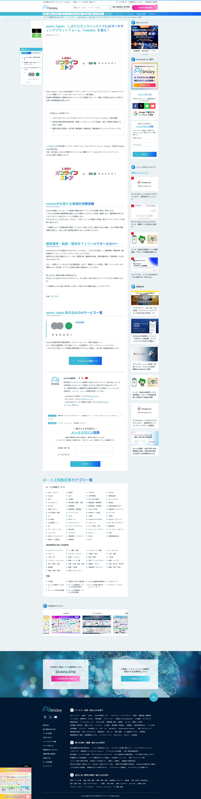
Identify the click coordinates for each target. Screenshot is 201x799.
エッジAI (111, 513)
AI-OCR (50, 506)
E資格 (111, 516)
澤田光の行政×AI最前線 (76, 581)
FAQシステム (118, 735)
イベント (130, 14)
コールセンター (114, 550)
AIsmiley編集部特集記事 (96, 581)
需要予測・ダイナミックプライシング (68, 415)
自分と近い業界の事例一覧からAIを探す (92, 775)
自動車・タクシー (94, 564)
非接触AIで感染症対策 (128, 761)
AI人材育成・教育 (54, 513)
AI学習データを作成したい (98, 761)
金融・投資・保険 (54, 570)
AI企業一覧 (46, 758)
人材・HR (51, 557)
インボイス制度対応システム (100, 748)
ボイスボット (52, 502)
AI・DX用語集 (47, 762)
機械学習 (112, 526)
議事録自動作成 (114, 536)
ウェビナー (153, 14)
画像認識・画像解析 (95, 502)
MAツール (110, 732)
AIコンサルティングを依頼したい (138, 767)
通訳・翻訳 (118, 732)
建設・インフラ (114, 560)
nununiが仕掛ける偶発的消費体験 (32, 58)
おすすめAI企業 (93, 499)
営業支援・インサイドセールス (76, 536)
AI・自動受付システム (130, 732)
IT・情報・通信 (73, 550)
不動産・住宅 (92, 554)
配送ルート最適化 (54, 539)
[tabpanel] (144, 39)
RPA (101, 728)
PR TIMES (55, 296)
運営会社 (46, 725)
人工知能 (49, 146)
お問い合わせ (47, 737)
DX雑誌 (50, 581)
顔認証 (111, 502)
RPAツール (72, 519)
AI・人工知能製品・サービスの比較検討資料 (76, 586)
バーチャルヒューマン (87, 722)
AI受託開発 (98, 719)
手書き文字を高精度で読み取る (124, 764)
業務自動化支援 (75, 732)
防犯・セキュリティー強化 (137, 758)
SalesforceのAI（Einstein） (126, 728)
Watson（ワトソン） (116, 519)
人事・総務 (112, 554)
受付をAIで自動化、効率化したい (80, 764)
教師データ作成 (137, 722)
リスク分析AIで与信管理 (77, 767)
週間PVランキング (138, 172)
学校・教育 (92, 557)
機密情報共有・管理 (76, 735)
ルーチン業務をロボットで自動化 (99, 758)
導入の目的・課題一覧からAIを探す (90, 742)
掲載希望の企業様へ (152, 2)
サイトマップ (47, 766)
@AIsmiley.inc (93, 396)
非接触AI (71, 539)
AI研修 (135, 715)
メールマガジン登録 (49, 741)
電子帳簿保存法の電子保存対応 (79, 748)
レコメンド (72, 533)
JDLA (70, 516)
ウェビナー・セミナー (116, 585)
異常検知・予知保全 (95, 506)
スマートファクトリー (75, 526)
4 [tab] (147, 54)
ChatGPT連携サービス (101, 715)
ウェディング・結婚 (95, 550)
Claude (50, 496)
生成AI (70, 492)
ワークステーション (105, 735)
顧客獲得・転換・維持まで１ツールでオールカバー (32, 63)
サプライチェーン (74, 523)
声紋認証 (142, 732)
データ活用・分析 (94, 526)
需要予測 (83, 719)
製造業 (50, 567)
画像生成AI (112, 496)
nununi (28, 82)
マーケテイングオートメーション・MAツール (105, 415)
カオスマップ (113, 581)
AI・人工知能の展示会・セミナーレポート (96, 586)
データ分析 (151, 725)
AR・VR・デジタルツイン (117, 523)
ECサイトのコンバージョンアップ (101, 754)
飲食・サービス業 (74, 560)
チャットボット (114, 499)
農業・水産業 (72, 567)
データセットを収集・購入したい (121, 748)
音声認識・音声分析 (76, 725)
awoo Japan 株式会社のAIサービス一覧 (32, 68)
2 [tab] (143, 54)
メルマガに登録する (71, 405)
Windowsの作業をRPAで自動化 (146, 764)
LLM (69, 496)
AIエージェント (53, 492)
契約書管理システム (91, 735)
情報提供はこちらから (136, 2)
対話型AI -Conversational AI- (124, 719)
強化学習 (71, 529)
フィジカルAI (74, 719)
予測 (110, 533)
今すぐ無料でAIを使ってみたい (144, 754)
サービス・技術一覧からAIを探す (89, 710)
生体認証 (134, 735)
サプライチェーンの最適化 (118, 767)
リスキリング (114, 715)
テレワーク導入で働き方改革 (79, 761)
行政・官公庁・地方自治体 (117, 564)
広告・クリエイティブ (55, 536)
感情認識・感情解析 (75, 509)
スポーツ (51, 554)
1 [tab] (141, 54)
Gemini (111, 492)
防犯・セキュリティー (75, 570)
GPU (89, 539)
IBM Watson (112, 728)
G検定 (90, 516)
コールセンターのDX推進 (113, 751)
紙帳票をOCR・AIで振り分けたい (97, 767)
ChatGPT (91, 492)
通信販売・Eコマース (80, 423)
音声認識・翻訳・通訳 (75, 502)
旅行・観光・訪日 (54, 564)
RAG (49, 499)
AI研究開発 (92, 496)
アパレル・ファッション (65, 423)
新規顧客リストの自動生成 (78, 758)
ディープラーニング (54, 529)
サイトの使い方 (122, 2)
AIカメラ (126, 735)
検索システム (52, 509)
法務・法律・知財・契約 (76, 564)
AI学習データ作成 (94, 513)
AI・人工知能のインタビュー (56, 586)
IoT (49, 516)
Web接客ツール (85, 415)
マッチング (51, 533)
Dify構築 (137, 719)
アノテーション (73, 513)
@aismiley (104, 402)
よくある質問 (47, 733)
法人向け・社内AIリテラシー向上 (103, 764)
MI (49, 526)
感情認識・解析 (111, 722)
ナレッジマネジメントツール (143, 748)
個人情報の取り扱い (49, 729)
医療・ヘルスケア (74, 557)
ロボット (91, 533)
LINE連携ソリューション (118, 758)
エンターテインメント (55, 550)
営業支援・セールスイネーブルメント (92, 751)
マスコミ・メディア (74, 554)
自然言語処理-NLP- (115, 506)
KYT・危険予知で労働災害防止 (123, 754)
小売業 (111, 557)
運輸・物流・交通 (114, 567)
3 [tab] (145, 54)
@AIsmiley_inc (87, 399)
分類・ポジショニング (144, 728)
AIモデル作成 (92, 509)
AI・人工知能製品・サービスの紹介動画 (76, 591)
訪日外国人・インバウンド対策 (79, 754)
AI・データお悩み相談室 (56, 590)
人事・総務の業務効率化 (131, 751)
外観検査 (71, 506)
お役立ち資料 (141, 14)
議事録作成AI (74, 722)
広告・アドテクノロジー (96, 560)
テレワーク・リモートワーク (97, 529)
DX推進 (70, 499)
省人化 (90, 536)
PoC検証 (51, 519)
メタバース (92, 523)
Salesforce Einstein (95, 519)
